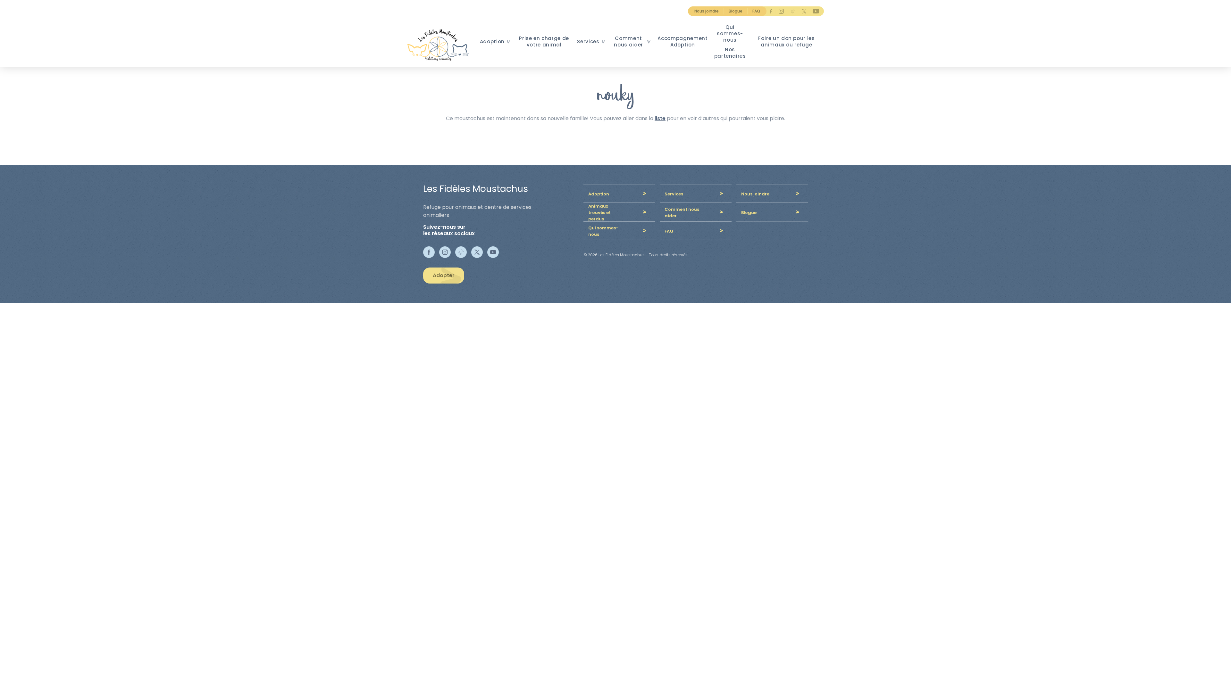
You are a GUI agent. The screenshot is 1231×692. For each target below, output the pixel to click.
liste (660, 118)
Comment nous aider (628, 41)
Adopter (444, 275)
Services (588, 41)
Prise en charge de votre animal (544, 41)
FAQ (756, 11)
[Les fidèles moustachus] (440, 45)
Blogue (735, 11)
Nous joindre (706, 11)
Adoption (492, 41)
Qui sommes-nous (730, 33)
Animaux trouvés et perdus (599, 212)
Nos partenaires (730, 52)
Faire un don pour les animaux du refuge (786, 41)
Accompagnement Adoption (682, 41)
